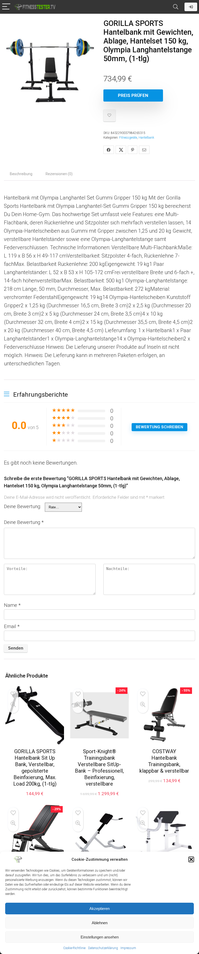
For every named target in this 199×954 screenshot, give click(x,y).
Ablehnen (100, 923)
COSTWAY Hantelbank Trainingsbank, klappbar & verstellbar (164, 761)
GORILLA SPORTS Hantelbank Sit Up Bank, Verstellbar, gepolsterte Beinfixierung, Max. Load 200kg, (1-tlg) (34, 767)
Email (12, 626)
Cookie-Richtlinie (74, 948)
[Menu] (6, 7)
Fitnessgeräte (128, 137)
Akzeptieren (99, 908)
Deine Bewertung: (22, 506)
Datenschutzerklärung (103, 948)
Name (12, 605)
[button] (191, 859)
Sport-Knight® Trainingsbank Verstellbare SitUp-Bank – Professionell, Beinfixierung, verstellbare (99, 767)
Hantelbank (146, 137)
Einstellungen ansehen (100, 937)
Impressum (128, 948)
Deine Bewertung (24, 522)
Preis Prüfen (133, 95)
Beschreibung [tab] (21, 174)
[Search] (175, 7)
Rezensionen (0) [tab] (59, 174)
